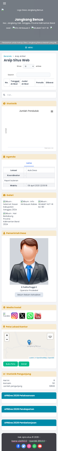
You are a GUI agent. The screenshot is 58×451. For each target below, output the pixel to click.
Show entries (29, 66)
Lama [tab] (29, 163)
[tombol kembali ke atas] (52, 445)
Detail (24, 364)
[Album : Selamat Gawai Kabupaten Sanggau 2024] (11, 205)
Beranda (8, 56)
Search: (11, 75)
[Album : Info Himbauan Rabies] (29, 205)
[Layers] (50, 336)
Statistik (12, 103)
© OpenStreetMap (41, 358)
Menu (30, 47)
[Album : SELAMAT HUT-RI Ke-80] (46, 205)
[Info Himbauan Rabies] (19, 32)
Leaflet (31, 358)
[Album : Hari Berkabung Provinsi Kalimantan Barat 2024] (11, 219)
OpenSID (51, 358)
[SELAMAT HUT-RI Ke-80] (38, 32)
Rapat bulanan (11, 179)
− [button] (7, 339)
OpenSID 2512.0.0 (37, 441)
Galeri (9, 195)
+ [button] (7, 335)
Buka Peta (10, 364)
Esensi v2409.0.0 (19, 441)
